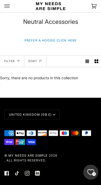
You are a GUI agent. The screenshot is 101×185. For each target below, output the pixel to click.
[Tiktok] (17, 173)
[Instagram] (27, 173)
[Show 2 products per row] (96, 61)
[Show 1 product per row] (87, 61)
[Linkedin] (37, 173)
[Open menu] (12, 6)
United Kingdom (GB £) (30, 114)
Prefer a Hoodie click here (51, 40)
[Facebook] (6, 173)
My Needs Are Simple (28, 155)
